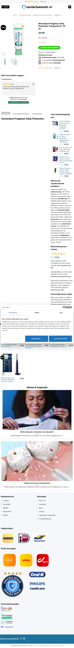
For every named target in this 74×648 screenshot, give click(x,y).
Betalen (5, 508)
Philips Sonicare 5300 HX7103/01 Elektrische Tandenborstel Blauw (8, 379)
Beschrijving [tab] (5, 114)
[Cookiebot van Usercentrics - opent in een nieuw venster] (64, 307)
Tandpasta (57, 15)
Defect (5, 515)
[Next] (32, 39)
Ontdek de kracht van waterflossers (37, 483)
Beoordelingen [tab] (37, 114)
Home (15, 15)
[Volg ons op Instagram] (24, 639)
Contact (6, 500)
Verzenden (7, 504)
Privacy (41, 511)
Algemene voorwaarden (47, 515)
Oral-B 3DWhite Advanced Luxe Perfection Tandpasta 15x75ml (34, 346)
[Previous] (4, 39)
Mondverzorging (25, 15)
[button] (5, 6)
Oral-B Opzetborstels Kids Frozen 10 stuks (9, 345)
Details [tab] (37, 312)
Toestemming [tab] (12, 312)
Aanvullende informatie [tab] (21, 114)
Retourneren (7, 511)
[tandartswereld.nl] (37, 7)
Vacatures (42, 504)
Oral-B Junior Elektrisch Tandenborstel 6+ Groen (57, 345)
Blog (41, 508)
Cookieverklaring (45, 519)
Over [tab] (61, 312)
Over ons (42, 500)
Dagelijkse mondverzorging (42, 15)
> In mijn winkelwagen (49, 47)
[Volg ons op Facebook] (21, 639)
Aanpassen (35, 338)
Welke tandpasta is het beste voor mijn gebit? (37, 432)
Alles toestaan (60, 338)
